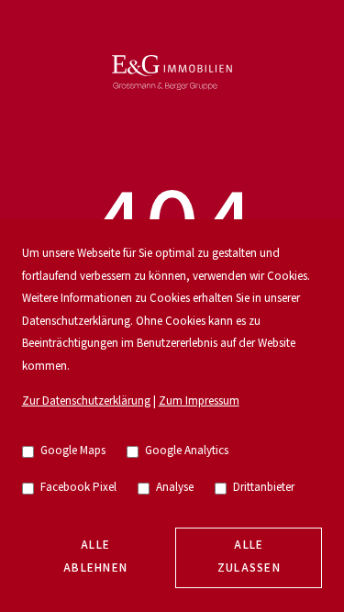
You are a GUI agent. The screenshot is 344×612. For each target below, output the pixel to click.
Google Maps (72, 451)
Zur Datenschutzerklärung (86, 401)
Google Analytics (186, 451)
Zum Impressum (199, 401)
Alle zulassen (249, 557)
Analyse (175, 487)
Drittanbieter (263, 487)
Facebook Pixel (78, 487)
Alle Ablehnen (95, 557)
